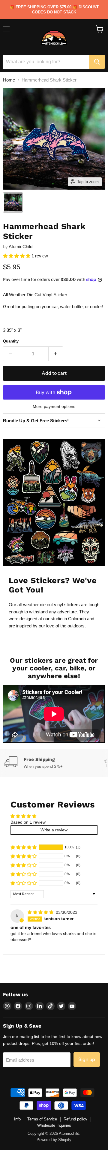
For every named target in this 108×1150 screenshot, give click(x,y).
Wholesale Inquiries (54, 1125)
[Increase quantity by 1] (56, 353)
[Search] (97, 62)
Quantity (11, 341)
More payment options (54, 406)
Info (17, 1119)
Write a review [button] (54, 829)
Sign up (86, 1059)
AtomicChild (20, 246)
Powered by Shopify (54, 1139)
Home (9, 79)
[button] (17, 255)
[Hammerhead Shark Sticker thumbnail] (12, 202)
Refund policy (75, 1119)
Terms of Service (42, 1119)
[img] (41, 912)
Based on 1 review (28, 822)
